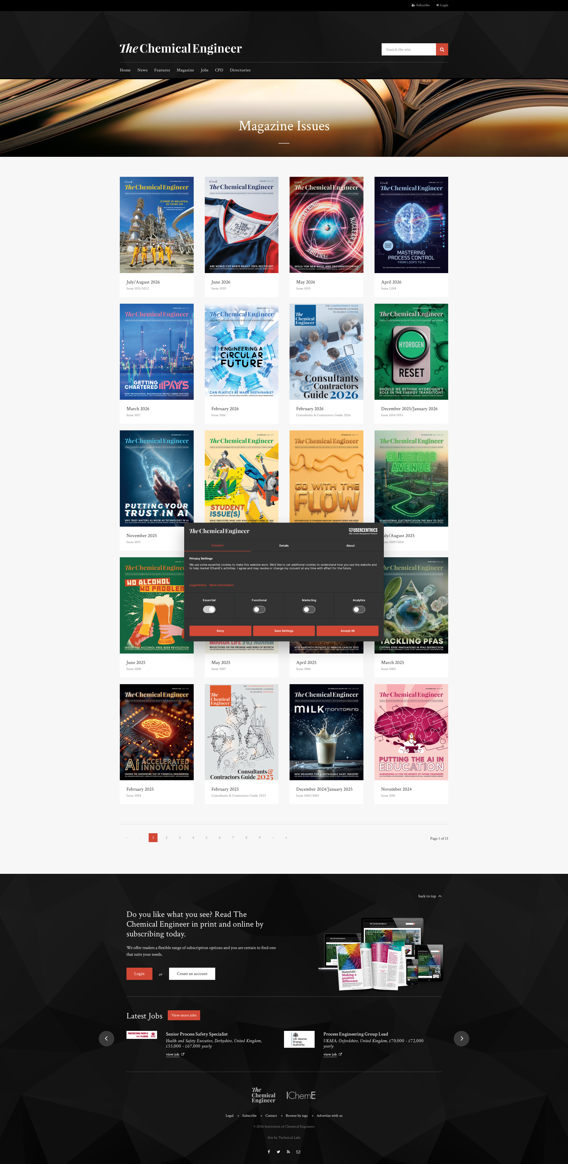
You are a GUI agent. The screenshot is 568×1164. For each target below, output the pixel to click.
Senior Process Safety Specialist (197, 1034)
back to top (427, 896)
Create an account (192, 974)
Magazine (185, 70)
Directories (240, 70)
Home (125, 70)
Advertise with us (330, 1115)
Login (444, 5)
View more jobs (184, 1015)
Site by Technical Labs (284, 1137)
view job (172, 1054)
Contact (271, 1115)
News (142, 70)
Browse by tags (297, 1115)
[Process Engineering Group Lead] (299, 1039)
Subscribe (423, 5)
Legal (229, 1115)
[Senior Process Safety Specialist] (141, 1035)
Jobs (204, 70)
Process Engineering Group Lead (355, 1034)
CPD (219, 70)
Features (162, 70)
